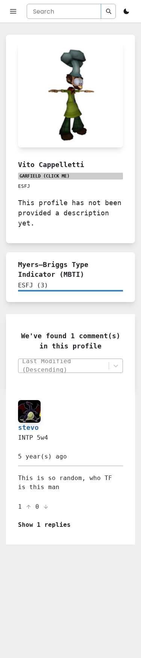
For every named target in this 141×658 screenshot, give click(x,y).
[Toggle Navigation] (13, 11)
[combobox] (63, 366)
